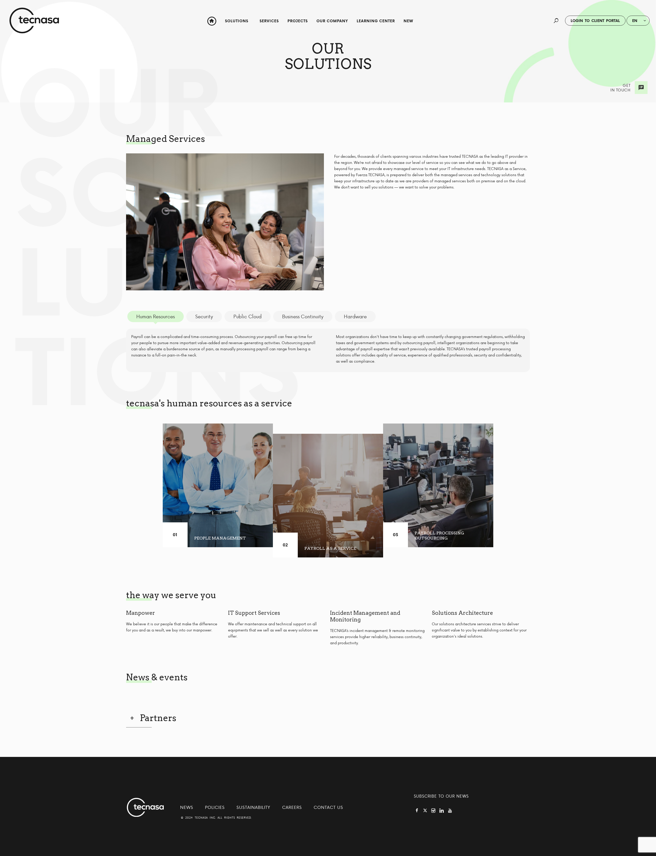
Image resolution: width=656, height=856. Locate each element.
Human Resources (155, 316)
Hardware (355, 316)
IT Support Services (254, 613)
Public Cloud (247, 316)
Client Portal (595, 20)
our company (332, 21)
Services (269, 21)
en (634, 20)
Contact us (328, 807)
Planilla (417, 35)
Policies (215, 807)
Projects (298, 21)
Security (204, 316)
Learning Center (376, 21)
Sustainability (253, 807)
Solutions (236, 21)
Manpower (140, 613)
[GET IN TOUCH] (641, 87)
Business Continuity (302, 316)
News (186, 807)
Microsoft (417, 41)
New (408, 21)
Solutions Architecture (462, 613)
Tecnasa (34, 20)
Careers (292, 807)
